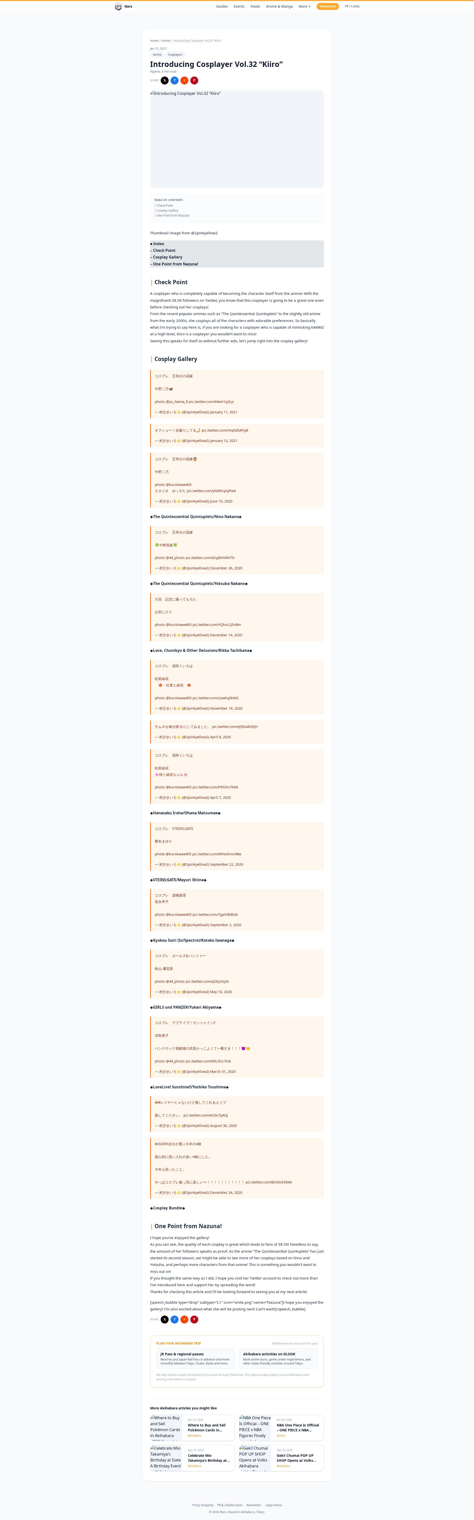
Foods (255, 6)
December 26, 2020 (226, 568)
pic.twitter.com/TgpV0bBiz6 (215, 914)
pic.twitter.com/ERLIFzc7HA (208, 1061)
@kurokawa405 (179, 484)
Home (154, 41)
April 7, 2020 (220, 797)
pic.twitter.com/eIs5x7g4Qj (205, 1115)
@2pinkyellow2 (204, 232)
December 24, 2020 (226, 1192)
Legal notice (273, 1505)
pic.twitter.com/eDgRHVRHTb (210, 557)
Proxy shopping (202, 1505)
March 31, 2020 (223, 1071)
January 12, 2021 (223, 440)
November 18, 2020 (226, 708)
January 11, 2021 (223, 412)
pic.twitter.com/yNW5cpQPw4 (211, 490)
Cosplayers (175, 54)
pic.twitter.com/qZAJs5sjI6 (207, 981)
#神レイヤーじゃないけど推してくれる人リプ (190, 1102)
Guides (222, 6)
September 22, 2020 (226, 864)
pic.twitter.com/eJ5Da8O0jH (235, 726)
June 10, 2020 (221, 501)
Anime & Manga (279, 6)
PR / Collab (352, 6)
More (305, 6)
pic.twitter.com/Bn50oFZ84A (269, 1182)
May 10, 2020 (221, 991)
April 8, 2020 (220, 737)
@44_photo (175, 557)
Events (239, 6)
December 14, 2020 (226, 635)
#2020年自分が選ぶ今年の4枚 (178, 1143)
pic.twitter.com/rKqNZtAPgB (225, 430)
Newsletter (328, 6)
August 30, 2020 (223, 1125)
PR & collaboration (229, 1505)
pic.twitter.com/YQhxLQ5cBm (217, 624)
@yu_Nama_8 (177, 401)
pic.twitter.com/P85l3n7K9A (215, 787)
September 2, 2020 (225, 924)
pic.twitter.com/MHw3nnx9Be (216, 854)
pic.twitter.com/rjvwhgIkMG (215, 698)
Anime (165, 41)
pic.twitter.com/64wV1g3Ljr (211, 401)
